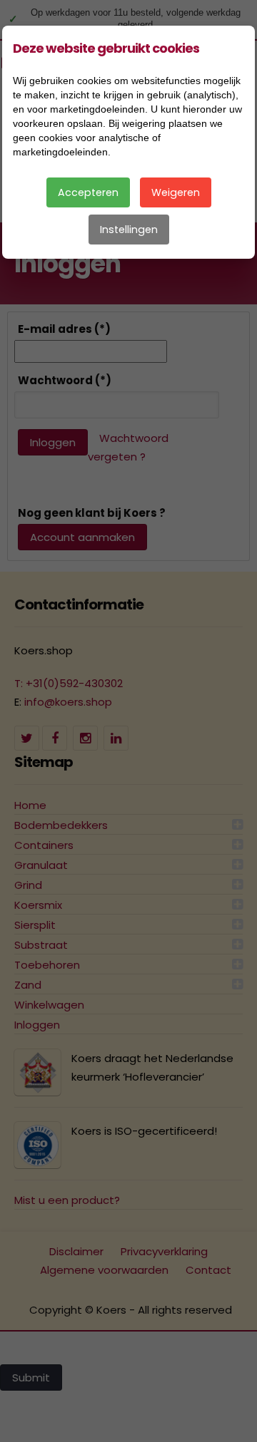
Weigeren (175, 192)
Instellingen (129, 229)
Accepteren (88, 192)
